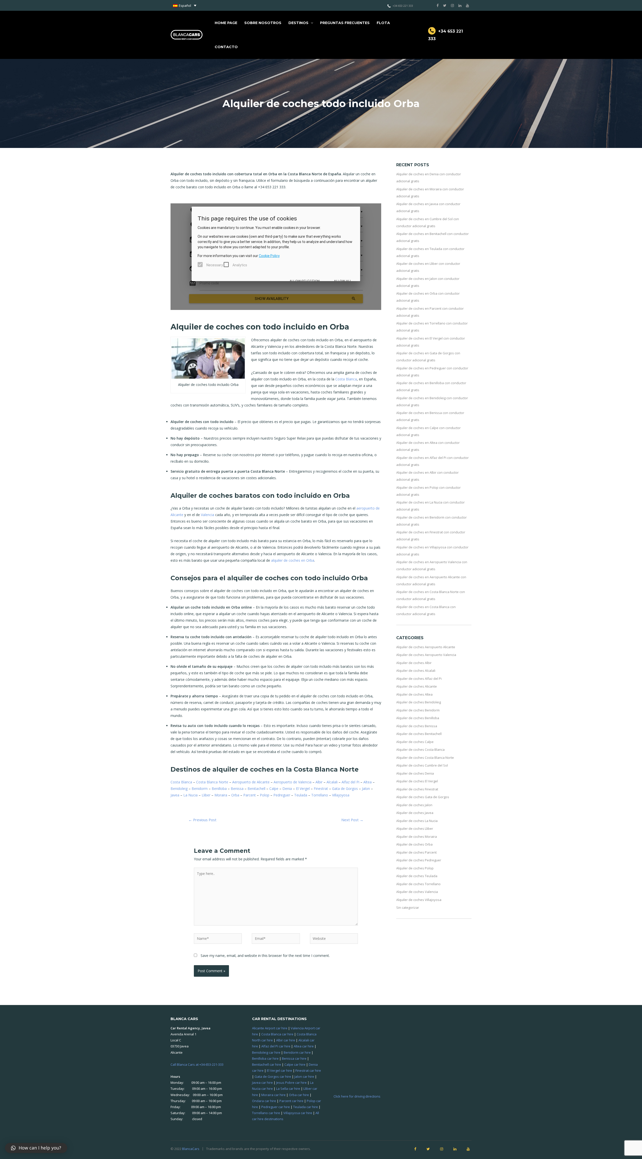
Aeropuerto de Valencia (292, 782)
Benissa (237, 788)
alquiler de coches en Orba (292, 560)
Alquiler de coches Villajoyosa (418, 899)
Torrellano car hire (266, 1113)
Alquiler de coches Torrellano (418, 884)
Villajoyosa (340, 795)
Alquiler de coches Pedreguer (418, 860)
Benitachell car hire (266, 1064)
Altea (367, 782)
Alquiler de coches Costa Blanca (420, 749)
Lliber (206, 795)
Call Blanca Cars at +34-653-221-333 (197, 1064)
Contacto (226, 47)
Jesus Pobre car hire (291, 1082)
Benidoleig (179, 788)
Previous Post (202, 819)
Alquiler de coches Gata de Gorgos (422, 797)
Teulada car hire (305, 1107)
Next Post (352, 819)
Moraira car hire (273, 1095)
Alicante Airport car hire (269, 1028)
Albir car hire (285, 1040)
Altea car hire (304, 1046)
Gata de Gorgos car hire (273, 1076)
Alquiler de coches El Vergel (417, 781)
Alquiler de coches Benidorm (418, 710)
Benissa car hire (294, 1058)
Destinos (298, 23)
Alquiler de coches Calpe (415, 741)
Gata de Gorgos (345, 788)
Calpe (273, 788)
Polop (264, 795)
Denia (287, 788)
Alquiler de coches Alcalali (415, 670)
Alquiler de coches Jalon (414, 805)
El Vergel (303, 788)
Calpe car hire (294, 1064)
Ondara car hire (264, 1101)
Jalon (366, 788)
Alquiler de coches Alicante (416, 686)
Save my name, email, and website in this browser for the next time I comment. (265, 955)
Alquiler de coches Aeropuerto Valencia (426, 654)
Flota (383, 23)
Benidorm (200, 788)
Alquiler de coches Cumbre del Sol (422, 765)
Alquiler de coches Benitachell (419, 733)
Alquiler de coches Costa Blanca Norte (425, 757)
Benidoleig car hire (266, 1052)
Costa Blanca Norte (212, 782)
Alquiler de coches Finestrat (417, 789)
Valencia (207, 514)
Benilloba (219, 788)
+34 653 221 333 (402, 6)
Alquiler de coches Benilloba (417, 718)
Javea (175, 795)
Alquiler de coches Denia (415, 773)
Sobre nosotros (262, 23)
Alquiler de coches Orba (414, 844)
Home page (226, 23)
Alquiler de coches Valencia (417, 891)
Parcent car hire (291, 1101)
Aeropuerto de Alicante (251, 782)
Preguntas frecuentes (345, 23)
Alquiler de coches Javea (414, 812)
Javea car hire (262, 1082)
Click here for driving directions (357, 1096)
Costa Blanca (346, 379)
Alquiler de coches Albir (414, 662)
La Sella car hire (288, 1088)
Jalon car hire (304, 1076)
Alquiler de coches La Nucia (417, 820)
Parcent (249, 795)
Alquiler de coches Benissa (416, 726)
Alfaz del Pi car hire (275, 1046)
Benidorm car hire (297, 1052)
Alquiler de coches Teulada (416, 876)
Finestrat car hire (308, 1070)
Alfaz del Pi (350, 782)
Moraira (220, 795)
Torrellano (319, 795)
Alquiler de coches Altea (414, 694)
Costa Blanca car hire (277, 1034)
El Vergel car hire (279, 1070)
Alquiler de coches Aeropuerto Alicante (425, 647)
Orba (235, 795)
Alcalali (332, 782)
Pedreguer (281, 795)
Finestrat (321, 788)
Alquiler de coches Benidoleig (418, 702)
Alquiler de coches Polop (415, 868)
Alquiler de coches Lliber (414, 828)
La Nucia (190, 795)
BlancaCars (190, 1148)
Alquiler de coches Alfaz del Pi (419, 678)
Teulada (300, 795)
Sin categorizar (407, 907)
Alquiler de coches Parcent (416, 852)
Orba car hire (299, 1095)
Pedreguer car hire (275, 1107)
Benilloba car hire (265, 1058)
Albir (319, 782)
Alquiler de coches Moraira (416, 836)
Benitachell (256, 788)
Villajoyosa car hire (297, 1113)
